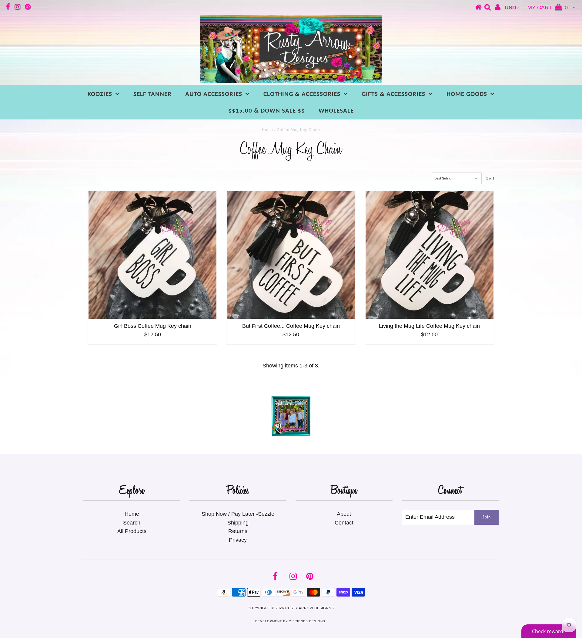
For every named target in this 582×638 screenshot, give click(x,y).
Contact (344, 523)
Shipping (238, 523)
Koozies (100, 94)
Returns (237, 531)
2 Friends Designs (307, 621)
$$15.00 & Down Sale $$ (266, 111)
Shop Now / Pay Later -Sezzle (238, 514)
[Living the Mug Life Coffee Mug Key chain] (429, 254)
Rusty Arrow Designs (308, 608)
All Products (131, 531)
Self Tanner (152, 94)
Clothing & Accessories (301, 94)
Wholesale (336, 111)
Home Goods (467, 94)
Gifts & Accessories (393, 94)
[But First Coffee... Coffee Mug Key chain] (291, 254)
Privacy (238, 540)
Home (267, 130)
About (344, 514)
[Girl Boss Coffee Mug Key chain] (152, 254)
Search (131, 523)
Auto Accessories (213, 94)
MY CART (547, 8)
